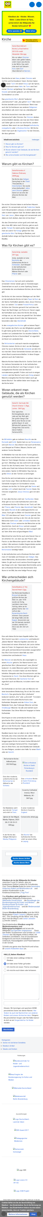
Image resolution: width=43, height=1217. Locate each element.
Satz (3, 215)
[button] (18, 1214)
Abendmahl (21, 321)
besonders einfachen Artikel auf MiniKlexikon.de (21, 887)
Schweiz (6, 785)
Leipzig (25, 841)
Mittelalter (8, 439)
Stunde (4, 92)
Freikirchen (31, 207)
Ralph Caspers (19, 914)
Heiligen (26, 179)
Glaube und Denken (10, 1049)
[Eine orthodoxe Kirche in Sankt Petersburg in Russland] (29, 766)
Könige (19, 231)
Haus (17, 78)
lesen (16, 521)
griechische (9, 99)
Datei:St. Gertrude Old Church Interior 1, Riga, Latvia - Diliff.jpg (20, 406)
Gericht (11, 752)
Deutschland (33, 331)
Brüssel (15, 595)
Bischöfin (15, 260)
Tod (15, 305)
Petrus (31, 305)
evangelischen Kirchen (15, 325)
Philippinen (13, 839)
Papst (30, 299)
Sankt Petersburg (29, 781)
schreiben (26, 521)
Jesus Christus (23, 492)
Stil (27, 609)
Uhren (9, 474)
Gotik (14, 442)
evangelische (7, 128)
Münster (7, 660)
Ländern (5, 375)
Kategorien (6, 1040)
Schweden (16, 265)
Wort (16, 99)
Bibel (3, 515)
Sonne (34, 486)
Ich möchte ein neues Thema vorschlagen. (23, 967)
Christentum (10, 281)
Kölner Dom (28, 702)
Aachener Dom (25, 679)
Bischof (27, 835)
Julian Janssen (29, 919)
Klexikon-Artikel (8, 1046)
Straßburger (6, 708)
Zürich (16, 676)
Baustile (28, 439)
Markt (38, 749)
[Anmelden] (32, 4)
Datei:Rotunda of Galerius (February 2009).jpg (19, 173)
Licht (10, 489)
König (31, 375)
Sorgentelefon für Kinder (24, 1020)
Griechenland (17, 186)
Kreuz (26, 84)
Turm (13, 84)
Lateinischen (24, 639)
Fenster (29, 489)
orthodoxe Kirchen (23, 128)
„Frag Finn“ (24, 893)
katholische (34, 125)
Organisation (22, 131)
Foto (14, 69)
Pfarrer (14, 274)
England (24, 812)
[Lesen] (3, 85)
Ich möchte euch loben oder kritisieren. (21, 970)
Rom (36, 299)
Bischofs (5, 694)
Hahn (21, 86)
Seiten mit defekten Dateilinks (14, 1043)
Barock (11, 445)
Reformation (7, 550)
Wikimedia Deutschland (12, 900)
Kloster (9, 663)
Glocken (10, 89)
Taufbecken (29, 499)
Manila (5, 839)
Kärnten (27, 71)
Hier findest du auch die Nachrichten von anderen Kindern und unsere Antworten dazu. (21, 1013)
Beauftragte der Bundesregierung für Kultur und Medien (21, 901)
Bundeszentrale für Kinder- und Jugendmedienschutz (15, 906)
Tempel (9, 228)
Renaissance (36, 442)
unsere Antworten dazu (14, 949)
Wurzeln (12, 510)
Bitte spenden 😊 (15, 31)
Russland (26, 783)
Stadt (27, 181)
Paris (14, 812)
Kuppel (14, 620)
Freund (25, 305)
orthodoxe (28, 779)
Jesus (11, 215)
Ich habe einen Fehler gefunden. (19, 964)
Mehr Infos (30, 31)
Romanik (5, 442)
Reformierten (10, 343)
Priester (18, 507)
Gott (29, 102)
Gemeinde (28, 349)
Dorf (21, 69)
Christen (25, 57)
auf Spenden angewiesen (21, 930)
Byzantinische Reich (19, 613)
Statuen (13, 523)
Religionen (33, 107)
